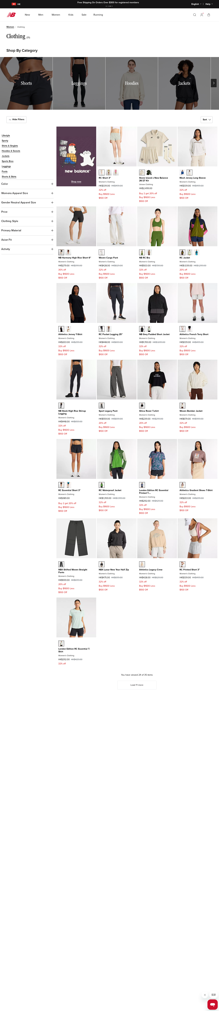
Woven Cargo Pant (108, 257)
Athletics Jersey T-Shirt (70, 334)
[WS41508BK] (189, 329)
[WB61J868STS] (68, 484)
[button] (201, 14)
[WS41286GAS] (101, 172)
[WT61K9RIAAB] (142, 484)
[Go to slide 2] (109, 6)
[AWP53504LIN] (101, 252)
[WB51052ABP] (149, 252)
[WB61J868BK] (61, 484)
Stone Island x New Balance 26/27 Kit (153, 179)
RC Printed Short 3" (190, 569)
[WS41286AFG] (108, 172)
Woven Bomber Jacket (191, 411)
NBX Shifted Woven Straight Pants (72, 571)
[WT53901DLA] (142, 564)
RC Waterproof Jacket (110, 490)
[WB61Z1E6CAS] (101, 405)
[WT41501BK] (61, 329)
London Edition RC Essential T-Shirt (74, 650)
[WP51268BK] (101, 329)
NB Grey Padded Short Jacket (154, 334)
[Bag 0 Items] (208, 14)
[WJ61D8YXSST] (182, 405)
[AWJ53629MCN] (149, 329)
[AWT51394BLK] (101, 564)
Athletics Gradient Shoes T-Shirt (196, 490)
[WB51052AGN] (142, 252)
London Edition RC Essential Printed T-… (153, 491)
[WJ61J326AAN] (182, 252)
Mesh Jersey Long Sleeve (193, 178)
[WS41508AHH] (182, 329)
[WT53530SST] (189, 172)
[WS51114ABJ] (68, 252)
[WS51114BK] (61, 252)
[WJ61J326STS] (196, 252)
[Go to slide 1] (107, 6)
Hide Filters (18, 119)
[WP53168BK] (61, 405)
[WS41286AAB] (115, 172)
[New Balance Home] (12, 15)
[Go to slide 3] (110, 6)
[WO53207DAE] (101, 484)
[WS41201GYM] (182, 564)
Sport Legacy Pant (108, 411)
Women (10, 27)
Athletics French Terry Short (194, 334)
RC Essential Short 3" (69, 490)
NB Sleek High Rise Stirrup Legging (72, 412)
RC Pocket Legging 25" (111, 334)
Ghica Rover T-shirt (149, 411)
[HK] (12, 4)
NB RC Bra (144, 257)
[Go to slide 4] (112, 6)
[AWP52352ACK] (61, 564)
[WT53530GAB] (182, 172)
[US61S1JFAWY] (142, 172)
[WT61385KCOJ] (61, 643)
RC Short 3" (105, 178)
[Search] (194, 14)
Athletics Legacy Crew (150, 569)
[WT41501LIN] (68, 329)
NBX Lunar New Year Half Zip (114, 569)
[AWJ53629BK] (142, 329)
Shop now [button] (76, 181)
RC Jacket (185, 257)
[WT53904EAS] (182, 484)
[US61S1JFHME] (149, 172)
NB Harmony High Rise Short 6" (74, 257)
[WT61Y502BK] (142, 405)
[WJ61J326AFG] (189, 252)
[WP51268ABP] (108, 329)
